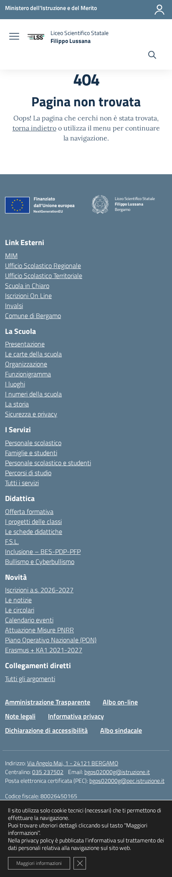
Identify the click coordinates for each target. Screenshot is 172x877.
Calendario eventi (29, 620)
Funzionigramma (28, 374)
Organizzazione (26, 364)
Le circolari (19, 610)
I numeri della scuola (33, 394)
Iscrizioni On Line (28, 296)
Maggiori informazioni (39, 863)
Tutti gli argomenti (30, 679)
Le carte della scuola (33, 354)
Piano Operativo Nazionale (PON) (50, 640)
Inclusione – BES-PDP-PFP (43, 551)
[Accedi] (159, 9)
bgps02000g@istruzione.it (117, 771)
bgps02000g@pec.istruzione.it (126, 780)
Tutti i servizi (22, 483)
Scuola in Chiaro (27, 286)
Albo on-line (120, 702)
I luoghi (15, 384)
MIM (11, 256)
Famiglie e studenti (31, 453)
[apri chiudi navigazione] (14, 37)
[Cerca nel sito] (152, 55)
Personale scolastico (33, 443)
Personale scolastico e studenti (48, 463)
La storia (17, 404)
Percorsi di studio (28, 473)
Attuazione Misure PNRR (39, 630)
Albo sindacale (121, 730)
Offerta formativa (29, 511)
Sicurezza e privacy (31, 414)
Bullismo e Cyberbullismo (39, 561)
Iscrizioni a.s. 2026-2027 (39, 590)
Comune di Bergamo (33, 316)
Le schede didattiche (33, 531)
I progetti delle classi (33, 521)
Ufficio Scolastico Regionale (43, 266)
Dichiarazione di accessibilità (46, 730)
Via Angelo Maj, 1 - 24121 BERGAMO (72, 763)
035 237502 (47, 771)
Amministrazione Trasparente (47, 702)
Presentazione (25, 344)
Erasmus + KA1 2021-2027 (43, 650)
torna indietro (34, 128)
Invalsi (14, 306)
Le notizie (18, 600)
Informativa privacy (76, 716)
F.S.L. (12, 541)
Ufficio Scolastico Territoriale (43, 276)
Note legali (20, 716)
